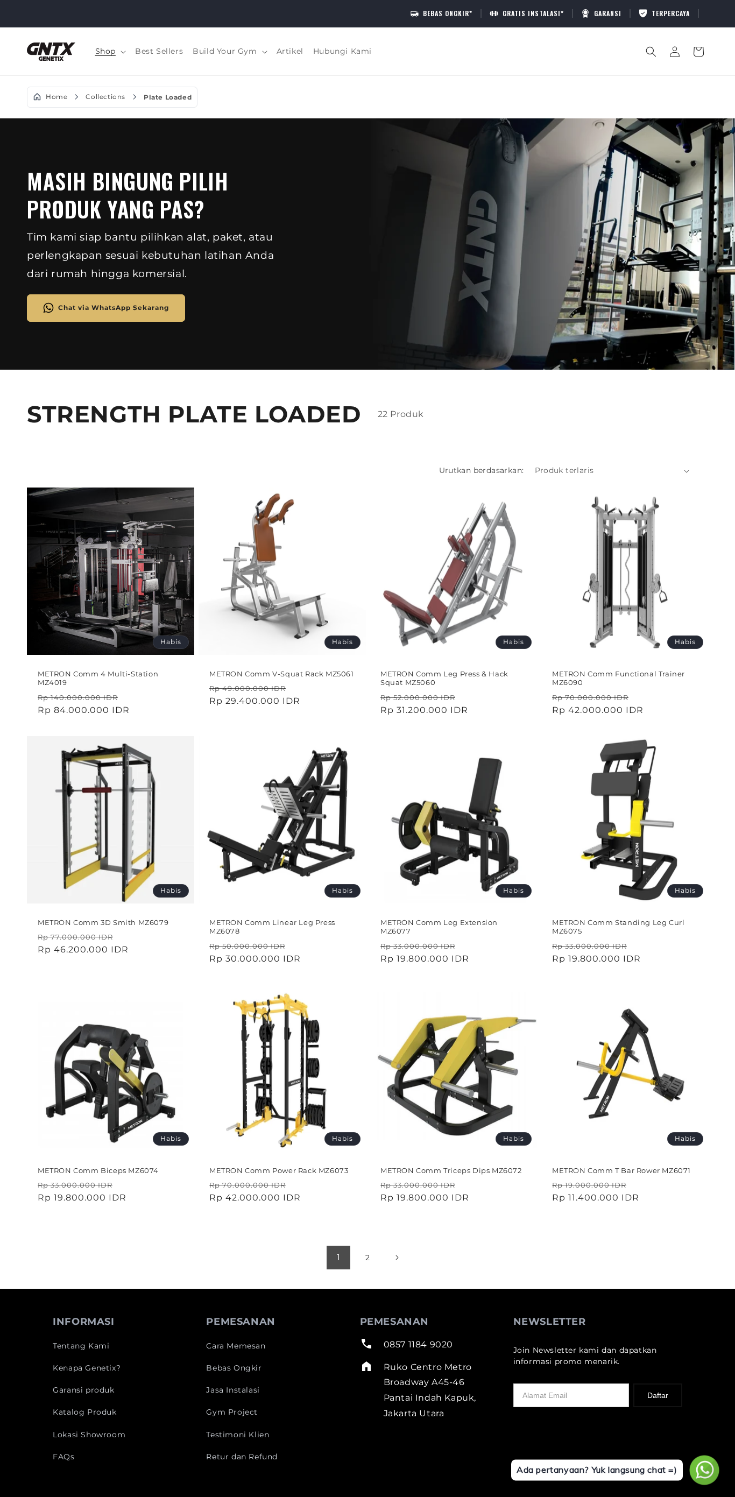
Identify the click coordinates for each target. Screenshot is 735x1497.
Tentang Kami (81, 1346)
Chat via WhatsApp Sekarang (113, 307)
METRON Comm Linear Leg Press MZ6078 (272, 926)
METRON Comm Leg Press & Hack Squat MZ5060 (444, 678)
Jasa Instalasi (232, 1390)
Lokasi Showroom (89, 1434)
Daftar (657, 1395)
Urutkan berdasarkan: (481, 470)
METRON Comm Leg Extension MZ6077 (439, 926)
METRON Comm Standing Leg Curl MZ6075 (618, 926)
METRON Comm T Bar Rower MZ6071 (621, 1170)
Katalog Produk (84, 1412)
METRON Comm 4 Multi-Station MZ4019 (98, 678)
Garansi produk (83, 1390)
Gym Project (232, 1412)
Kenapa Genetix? (87, 1368)
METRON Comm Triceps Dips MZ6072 (451, 1170)
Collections (105, 97)
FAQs (63, 1456)
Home (56, 97)
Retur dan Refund (242, 1456)
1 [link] (339, 1257)
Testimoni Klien (237, 1434)
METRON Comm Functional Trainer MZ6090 (618, 678)
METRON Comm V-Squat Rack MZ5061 (281, 673)
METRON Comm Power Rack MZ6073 (278, 1170)
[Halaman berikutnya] (396, 1257)
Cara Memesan (235, 1346)
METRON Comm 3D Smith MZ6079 (103, 921)
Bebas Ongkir (234, 1368)
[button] (110, 51)
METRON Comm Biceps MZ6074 (98, 1170)
